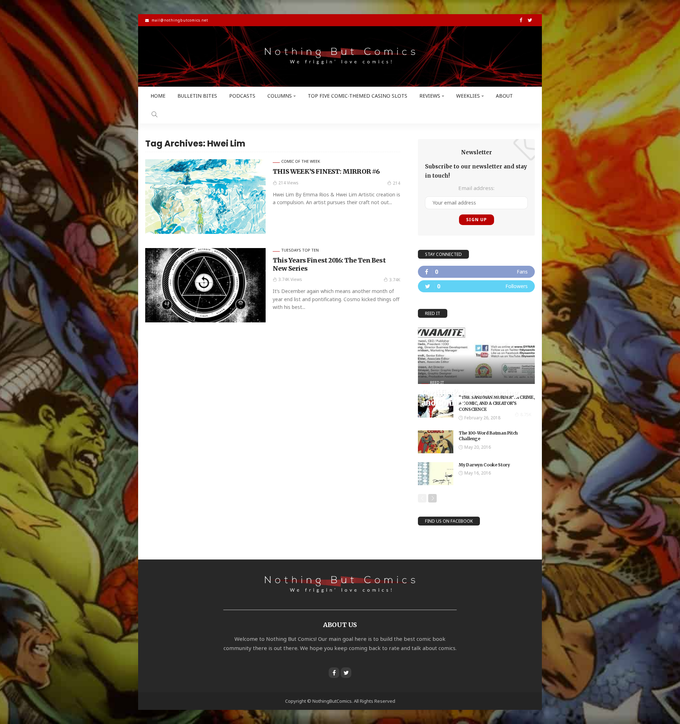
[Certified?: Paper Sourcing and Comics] (476, 354)
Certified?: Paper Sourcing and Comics (469, 397)
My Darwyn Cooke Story (484, 464)
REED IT (437, 382)
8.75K (525, 415)
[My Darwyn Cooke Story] (435, 473)
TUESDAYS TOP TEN (300, 250)
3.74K (394, 280)
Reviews (429, 95)
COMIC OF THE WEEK (300, 161)
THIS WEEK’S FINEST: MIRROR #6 (326, 171)
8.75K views (439, 414)
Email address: (476, 187)
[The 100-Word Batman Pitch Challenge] (435, 441)
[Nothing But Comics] (340, 56)
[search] (154, 114)
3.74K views (290, 279)
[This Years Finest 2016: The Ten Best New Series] (205, 285)
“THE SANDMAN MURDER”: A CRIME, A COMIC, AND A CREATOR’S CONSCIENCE (496, 403)
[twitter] (476, 286)
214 (396, 183)
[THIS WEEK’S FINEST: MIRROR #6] (205, 196)
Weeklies (468, 95)
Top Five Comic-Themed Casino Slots (357, 95)
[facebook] (476, 272)
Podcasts (242, 95)
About (504, 95)
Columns (279, 95)
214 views (288, 183)
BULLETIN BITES (197, 95)
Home (158, 95)
